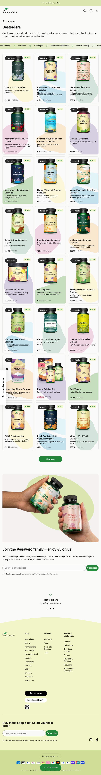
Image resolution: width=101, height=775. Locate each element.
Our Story (48, 639)
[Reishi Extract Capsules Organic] (18, 221)
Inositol (28, 658)
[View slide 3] (53, 608)
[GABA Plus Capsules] (18, 418)
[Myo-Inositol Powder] (18, 271)
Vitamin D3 (29, 680)
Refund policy (33, 771)
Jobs (46, 653)
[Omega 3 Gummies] (83, 120)
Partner (67, 655)
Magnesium (29, 662)
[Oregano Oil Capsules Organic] (83, 321)
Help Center (69, 645)
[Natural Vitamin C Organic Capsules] (50, 172)
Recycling (68, 665)
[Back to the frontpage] (3, 21)
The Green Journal (68, 650)
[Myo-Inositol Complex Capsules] (83, 69)
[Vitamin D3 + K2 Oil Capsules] (83, 418)
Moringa (28, 665)
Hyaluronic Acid (31, 654)
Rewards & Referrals (68, 660)
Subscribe (92, 568)
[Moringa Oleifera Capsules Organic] (83, 271)
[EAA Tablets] (83, 370)
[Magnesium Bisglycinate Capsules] (50, 69)
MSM (27, 669)
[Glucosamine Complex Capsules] (18, 321)
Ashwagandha (30, 647)
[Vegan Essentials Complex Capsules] (83, 172)
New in (27, 643)
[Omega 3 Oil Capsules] (18, 69)
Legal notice (77, 771)
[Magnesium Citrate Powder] (18, 370)
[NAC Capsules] (50, 271)
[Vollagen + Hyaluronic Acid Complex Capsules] (50, 120)
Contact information (66, 771)
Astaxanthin (29, 650)
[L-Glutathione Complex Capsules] (83, 221)
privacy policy (29, 574)
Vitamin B (29, 676)
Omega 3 (28, 673)
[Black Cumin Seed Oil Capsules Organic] (50, 418)
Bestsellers (29, 639)
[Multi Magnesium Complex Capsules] (18, 172)
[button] (3, 387)
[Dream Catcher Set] (50, 370)
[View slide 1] (47, 608)
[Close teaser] (7, 369)
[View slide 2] (50, 608)
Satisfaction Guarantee (69, 669)
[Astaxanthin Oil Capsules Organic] (18, 120)
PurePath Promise (48, 648)
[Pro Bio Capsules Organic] (50, 321)
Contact (67, 642)
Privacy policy (24, 771)
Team (46, 643)
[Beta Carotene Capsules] (50, 221)
